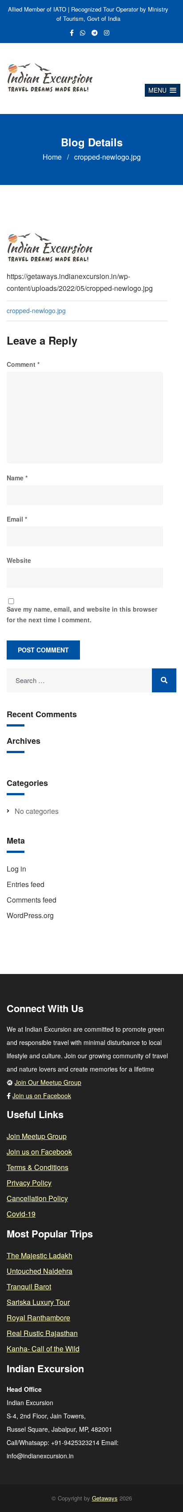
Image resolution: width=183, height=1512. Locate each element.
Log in (16, 869)
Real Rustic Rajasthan (42, 1333)
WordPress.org (30, 915)
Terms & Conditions (37, 1167)
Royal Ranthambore (38, 1317)
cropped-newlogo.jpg (36, 310)
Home (52, 157)
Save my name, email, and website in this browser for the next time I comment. (82, 614)
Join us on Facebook (41, 1095)
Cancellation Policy (37, 1198)
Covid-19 (21, 1214)
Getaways (105, 1498)
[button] (162, 90)
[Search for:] (91, 680)
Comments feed (31, 900)
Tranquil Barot (29, 1286)
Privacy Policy (29, 1183)
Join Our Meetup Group (48, 1082)
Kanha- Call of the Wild (43, 1348)
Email (17, 518)
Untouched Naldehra (39, 1271)
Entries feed (25, 884)
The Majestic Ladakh (39, 1255)
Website (19, 560)
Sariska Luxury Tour (38, 1302)
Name (17, 477)
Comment (23, 364)
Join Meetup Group (37, 1136)
